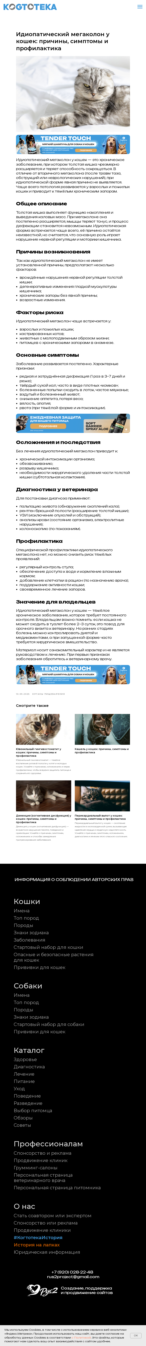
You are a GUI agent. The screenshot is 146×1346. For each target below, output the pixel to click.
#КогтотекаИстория (38, 1237)
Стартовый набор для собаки (49, 1024)
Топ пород (26, 918)
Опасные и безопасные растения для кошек (53, 957)
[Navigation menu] (139, 7)
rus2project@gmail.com (73, 1277)
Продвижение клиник (40, 1160)
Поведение (27, 1096)
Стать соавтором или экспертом (53, 1215)
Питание (24, 1081)
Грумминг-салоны (36, 1167)
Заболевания (29, 940)
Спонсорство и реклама (42, 1153)
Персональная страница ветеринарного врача (43, 1177)
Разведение (28, 1103)
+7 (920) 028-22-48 (72, 1272)
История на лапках (37, 1245)
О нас (24, 1206)
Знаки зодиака (31, 932)
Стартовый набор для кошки (48, 947)
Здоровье (25, 1059)
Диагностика (29, 1066)
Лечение (24, 1074)
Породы (23, 925)
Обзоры (23, 1118)
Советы (22, 1125)
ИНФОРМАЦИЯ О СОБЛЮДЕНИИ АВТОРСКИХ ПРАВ (74, 879)
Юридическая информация (47, 1252)
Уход (19, 1088)
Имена (22, 910)
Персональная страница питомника (57, 1187)
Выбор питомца (33, 1110)
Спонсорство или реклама (46, 1223)
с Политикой (81, 1337)
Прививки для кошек (39, 967)
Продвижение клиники (42, 1230)
